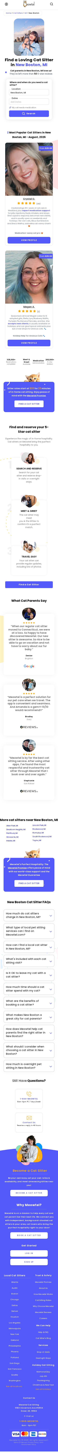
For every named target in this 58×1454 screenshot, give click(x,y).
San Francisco (15, 1369)
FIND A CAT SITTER (29, 403)
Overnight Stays (43, 1358)
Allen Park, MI (12, 825)
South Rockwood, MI (42, 836)
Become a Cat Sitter (29, 1193)
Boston (14, 1293)
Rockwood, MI (39, 829)
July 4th (43, 1376)
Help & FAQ (43, 1332)
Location (16, 89)
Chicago (14, 1299)
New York (14, 1334)
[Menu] (6, 4)
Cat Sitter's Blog (43, 1338)
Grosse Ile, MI (12, 837)
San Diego (15, 1363)
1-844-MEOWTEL (29, 1100)
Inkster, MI (10, 840)
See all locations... (14, 1386)
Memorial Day (43, 1372)
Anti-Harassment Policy (32, 1443)
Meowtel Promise (36, 395)
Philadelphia (15, 1346)
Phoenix (14, 1351)
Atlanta (14, 1282)
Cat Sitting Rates (43, 1300)
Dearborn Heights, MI (15, 829)
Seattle (14, 1375)
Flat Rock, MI (12, 833)
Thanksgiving (43, 1380)
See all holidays (43, 1389)
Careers (43, 1318)
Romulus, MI (38, 832)
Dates (15, 98)
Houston (15, 1317)
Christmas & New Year (43, 1385)
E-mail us (29, 1416)
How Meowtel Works (43, 1294)
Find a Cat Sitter (29, 584)
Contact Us (29, 1124)
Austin (15, 1288)
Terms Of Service (20, 1442)
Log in (29, 1253)
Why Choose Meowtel (43, 1306)
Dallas (15, 1305)
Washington (15, 1380)
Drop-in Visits (43, 1352)
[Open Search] (51, 4)
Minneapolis (15, 1328)
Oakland (15, 1340)
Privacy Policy (33, 1442)
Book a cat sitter (29, 1235)
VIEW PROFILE (29, 240)
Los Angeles (14, 1322)
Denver (14, 1311)
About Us (43, 1288)
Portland (15, 1357)
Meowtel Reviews (43, 1312)
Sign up (29, 1262)
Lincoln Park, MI (39, 825)
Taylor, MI (37, 840)
